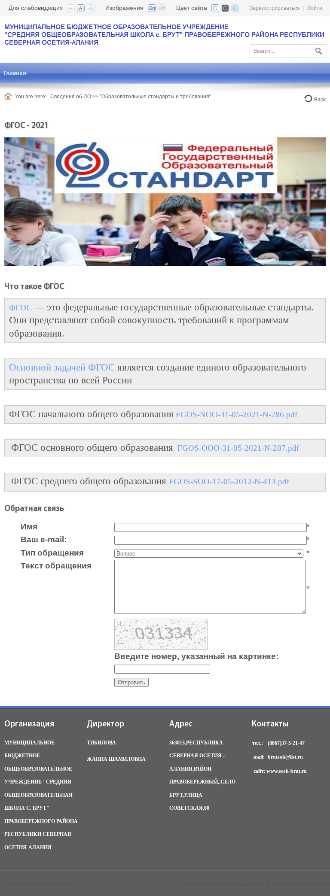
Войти (314, 8)
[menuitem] (15, 73)
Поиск (317, 49)
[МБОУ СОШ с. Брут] (164, 34)
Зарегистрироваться (275, 8)
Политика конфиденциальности (223, 884)
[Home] (9, 96)
